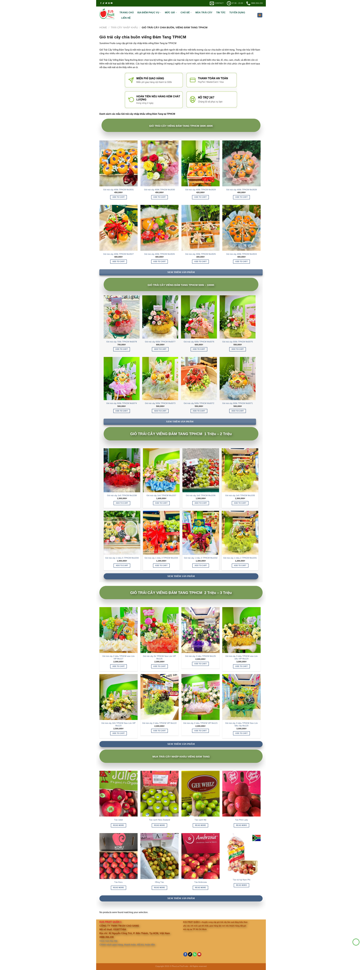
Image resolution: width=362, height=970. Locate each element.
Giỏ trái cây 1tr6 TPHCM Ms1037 (161, 495)
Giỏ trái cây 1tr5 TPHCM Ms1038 (122, 495)
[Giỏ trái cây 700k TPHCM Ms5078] (122, 316)
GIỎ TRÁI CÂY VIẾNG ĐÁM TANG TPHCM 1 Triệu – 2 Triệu (181, 434)
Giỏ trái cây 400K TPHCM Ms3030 (159, 189)
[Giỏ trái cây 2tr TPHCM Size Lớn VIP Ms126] (159, 630)
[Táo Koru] (118, 856)
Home (103, 27)
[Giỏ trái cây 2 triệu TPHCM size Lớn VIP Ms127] (118, 630)
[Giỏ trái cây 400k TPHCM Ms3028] (241, 163)
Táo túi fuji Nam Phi (241, 880)
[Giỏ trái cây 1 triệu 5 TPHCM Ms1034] (122, 533)
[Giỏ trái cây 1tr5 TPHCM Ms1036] (200, 470)
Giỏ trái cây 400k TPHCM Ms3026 (159, 254)
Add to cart (118, 197)
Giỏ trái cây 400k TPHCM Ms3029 (200, 189)
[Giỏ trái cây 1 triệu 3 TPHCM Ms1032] (200, 533)
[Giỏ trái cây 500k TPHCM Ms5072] (199, 378)
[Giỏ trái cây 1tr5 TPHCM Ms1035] (240, 470)
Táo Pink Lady (241, 820)
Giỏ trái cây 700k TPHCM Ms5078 (121, 342)
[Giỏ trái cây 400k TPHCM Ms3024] (241, 228)
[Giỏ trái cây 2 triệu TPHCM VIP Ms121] (200, 697)
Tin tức (221, 12)
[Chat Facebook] (356, 956)
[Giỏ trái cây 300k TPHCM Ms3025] (200, 228)
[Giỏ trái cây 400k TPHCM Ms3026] (159, 228)
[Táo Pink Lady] (241, 794)
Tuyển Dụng (237, 12)
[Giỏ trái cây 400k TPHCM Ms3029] (200, 163)
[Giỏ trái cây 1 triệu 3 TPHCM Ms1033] (161, 533)
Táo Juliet (118, 820)
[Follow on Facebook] (101, 3)
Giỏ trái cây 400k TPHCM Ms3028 (241, 189)
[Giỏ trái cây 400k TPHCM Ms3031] (118, 163)
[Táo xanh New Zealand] (159, 794)
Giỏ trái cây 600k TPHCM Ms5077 (160, 342)
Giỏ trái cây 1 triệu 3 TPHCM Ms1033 (161, 558)
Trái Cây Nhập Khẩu (124, 27)
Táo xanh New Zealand (159, 820)
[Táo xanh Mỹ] (200, 794)
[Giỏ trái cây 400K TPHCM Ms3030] (159, 163)
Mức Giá (170, 12)
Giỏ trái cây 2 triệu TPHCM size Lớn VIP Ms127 (118, 657)
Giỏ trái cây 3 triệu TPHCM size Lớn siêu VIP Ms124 (241, 657)
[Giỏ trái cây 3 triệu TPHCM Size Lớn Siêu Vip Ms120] (241, 697)
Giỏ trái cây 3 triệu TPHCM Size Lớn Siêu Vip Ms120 (241, 724)
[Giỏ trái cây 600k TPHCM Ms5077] (160, 316)
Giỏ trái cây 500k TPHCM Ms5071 (237, 403)
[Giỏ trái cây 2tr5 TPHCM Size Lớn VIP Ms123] (118, 697)
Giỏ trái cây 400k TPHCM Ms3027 (118, 254)
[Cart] (259, 15)
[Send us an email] (109, 3)
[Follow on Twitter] (106, 3)
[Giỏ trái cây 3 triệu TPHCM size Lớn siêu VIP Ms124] (241, 630)
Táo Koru (118, 882)
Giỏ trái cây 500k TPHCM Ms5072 (199, 403)
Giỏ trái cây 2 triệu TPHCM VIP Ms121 (200, 723)
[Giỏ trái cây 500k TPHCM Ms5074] (122, 378)
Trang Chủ (126, 12)
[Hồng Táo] (159, 856)
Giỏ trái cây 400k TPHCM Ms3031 (118, 189)
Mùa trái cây (204, 12)
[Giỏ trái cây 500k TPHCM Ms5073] (160, 378)
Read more (118, 825)
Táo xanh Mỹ (200, 820)
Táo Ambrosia (200, 882)
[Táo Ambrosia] (200, 856)
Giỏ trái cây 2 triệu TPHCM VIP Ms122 (159, 723)
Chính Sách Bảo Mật (108, 941)
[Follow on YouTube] (111, 3)
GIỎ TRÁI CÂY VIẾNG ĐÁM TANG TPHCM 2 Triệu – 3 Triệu (181, 593)
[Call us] (195, 954)
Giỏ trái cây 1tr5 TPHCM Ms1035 (240, 495)
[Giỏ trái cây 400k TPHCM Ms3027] (118, 228)
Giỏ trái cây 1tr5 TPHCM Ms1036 (201, 495)
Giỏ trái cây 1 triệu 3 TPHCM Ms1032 (200, 558)
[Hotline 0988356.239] (356, 942)
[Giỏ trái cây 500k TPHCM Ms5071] (238, 378)
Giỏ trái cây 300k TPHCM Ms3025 (200, 254)
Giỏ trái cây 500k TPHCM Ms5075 (237, 342)
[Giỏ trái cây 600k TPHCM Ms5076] (199, 316)
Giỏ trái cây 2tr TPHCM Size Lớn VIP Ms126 (159, 657)
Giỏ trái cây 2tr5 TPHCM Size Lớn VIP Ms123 (118, 724)
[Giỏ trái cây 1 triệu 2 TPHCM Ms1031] (240, 533)
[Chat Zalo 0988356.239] (356, 949)
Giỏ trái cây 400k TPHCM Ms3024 (241, 254)
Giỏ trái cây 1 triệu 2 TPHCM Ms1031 (240, 558)
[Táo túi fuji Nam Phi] (241, 854)
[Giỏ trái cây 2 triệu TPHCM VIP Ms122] (159, 697)
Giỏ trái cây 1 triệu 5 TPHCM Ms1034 (122, 558)
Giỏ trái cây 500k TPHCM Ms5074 (121, 403)
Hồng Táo (159, 882)
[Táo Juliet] (118, 794)
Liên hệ (126, 18)
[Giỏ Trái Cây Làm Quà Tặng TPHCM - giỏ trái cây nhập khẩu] (107, 14)
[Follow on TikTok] (103, 3)
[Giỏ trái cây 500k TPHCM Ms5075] (238, 316)
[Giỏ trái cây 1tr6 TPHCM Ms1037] (161, 470)
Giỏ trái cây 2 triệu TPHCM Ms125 (200, 656)
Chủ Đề (185, 12)
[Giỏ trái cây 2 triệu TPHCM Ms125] (200, 630)
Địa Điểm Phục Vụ (148, 12)
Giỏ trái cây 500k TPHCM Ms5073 (160, 403)
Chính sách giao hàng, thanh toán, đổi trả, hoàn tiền (127, 944)
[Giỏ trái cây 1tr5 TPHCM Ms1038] (122, 470)
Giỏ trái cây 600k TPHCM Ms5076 (199, 342)
